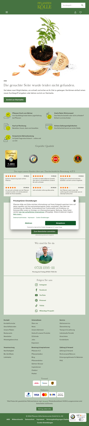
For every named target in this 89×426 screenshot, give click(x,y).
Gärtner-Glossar (37, 364)
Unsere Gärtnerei (38, 330)
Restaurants (8, 333)
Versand (45, 401)
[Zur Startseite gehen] (44, 5)
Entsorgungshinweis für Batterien (71, 357)
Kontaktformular (9, 323)
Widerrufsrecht (17, 419)
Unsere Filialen (9, 330)
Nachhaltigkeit (9, 351)
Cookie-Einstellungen (45, 423)
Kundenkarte (64, 340)
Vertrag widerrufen (44, 409)
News (33, 327)
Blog (33, 357)
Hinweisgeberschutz (11, 340)
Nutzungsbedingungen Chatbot (57, 419)
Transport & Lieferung (67, 330)
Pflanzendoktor (37, 360)
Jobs (33, 340)
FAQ (61, 360)
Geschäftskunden (10, 327)
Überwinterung (65, 327)
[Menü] (7, 12)
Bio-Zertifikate (9, 354)
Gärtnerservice (65, 323)
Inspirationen (36, 367)
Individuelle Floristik (67, 333)
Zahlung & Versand (66, 351)
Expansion (35, 343)
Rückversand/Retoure (67, 354)
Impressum (40, 419)
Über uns (35, 323)
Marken (34, 373)
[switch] (81, 419)
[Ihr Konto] (75, 12)
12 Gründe (35, 336)
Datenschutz (29, 419)
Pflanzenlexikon (37, 354)
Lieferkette (7, 357)
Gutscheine (64, 336)
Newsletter (7, 336)
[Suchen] (82, 5)
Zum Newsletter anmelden (44, 231)
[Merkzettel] (80, 12)
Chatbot (34, 370)
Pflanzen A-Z (36, 351)
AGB (8, 419)
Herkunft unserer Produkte (41, 333)
